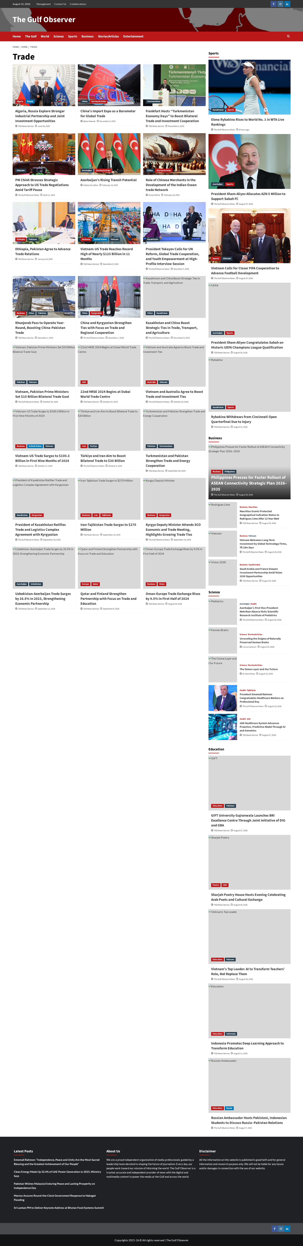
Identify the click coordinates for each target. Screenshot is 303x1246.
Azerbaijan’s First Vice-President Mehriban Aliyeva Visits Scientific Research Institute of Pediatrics (259, 611)
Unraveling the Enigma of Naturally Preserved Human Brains (260, 640)
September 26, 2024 (177, 470)
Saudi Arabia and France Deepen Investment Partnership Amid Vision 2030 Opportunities (261, 572)
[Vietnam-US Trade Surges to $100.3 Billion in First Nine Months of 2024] (44, 430)
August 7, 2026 (245, 1128)
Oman (162, 584)
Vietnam (21, 170)
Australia (151, 382)
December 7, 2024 (181, 269)
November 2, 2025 (176, 126)
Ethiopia (21, 239)
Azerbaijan (87, 170)
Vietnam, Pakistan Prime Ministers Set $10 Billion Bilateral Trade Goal (42, 394)
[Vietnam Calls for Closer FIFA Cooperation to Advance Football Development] (249, 235)
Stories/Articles (108, 36)
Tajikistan (106, 515)
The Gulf (30, 36)
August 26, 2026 (240, 352)
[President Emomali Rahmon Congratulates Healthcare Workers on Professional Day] (222, 698)
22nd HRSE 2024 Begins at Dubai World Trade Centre (105, 394)
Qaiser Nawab (89, 121)
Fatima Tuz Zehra (90, 185)
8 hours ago (244, 129)
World (45, 36)
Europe (85, 584)
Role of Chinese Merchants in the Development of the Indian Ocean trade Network (171, 185)
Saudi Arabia (254, 564)
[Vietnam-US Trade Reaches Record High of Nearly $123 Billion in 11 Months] (109, 223)
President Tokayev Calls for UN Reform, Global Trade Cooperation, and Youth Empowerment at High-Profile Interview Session (172, 256)
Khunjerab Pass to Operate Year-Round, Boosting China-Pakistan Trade (40, 327)
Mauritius (252, 507)
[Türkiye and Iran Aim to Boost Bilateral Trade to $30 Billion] (109, 430)
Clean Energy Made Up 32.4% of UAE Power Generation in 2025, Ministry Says (57, 1173)
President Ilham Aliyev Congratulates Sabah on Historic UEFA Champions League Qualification (247, 345)
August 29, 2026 (246, 494)
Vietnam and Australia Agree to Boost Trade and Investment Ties (174, 394)
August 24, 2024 (175, 603)
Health (253, 604)
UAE (84, 382)
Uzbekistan (36, 584)
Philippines (230, 471)
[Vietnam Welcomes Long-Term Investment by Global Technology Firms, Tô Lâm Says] (222, 544)
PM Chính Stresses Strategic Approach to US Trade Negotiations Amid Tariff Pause (42, 185)
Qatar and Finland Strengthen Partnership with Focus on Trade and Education (108, 598)
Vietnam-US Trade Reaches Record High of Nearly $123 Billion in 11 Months (106, 254)
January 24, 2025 (45, 259)
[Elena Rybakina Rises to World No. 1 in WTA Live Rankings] (249, 87)
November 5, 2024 (182, 337)
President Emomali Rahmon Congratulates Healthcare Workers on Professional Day (262, 698)
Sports (72, 36)
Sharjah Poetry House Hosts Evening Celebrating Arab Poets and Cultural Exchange (248, 897)
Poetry (216, 885)
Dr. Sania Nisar (249, 673)
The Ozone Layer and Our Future (259, 669)
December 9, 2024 (110, 264)
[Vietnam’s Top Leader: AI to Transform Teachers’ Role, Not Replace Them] (249, 936)
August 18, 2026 (274, 706)
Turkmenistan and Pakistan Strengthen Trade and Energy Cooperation (168, 460)
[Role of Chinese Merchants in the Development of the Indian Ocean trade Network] (174, 154)
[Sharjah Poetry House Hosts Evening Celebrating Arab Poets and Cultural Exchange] (249, 862)
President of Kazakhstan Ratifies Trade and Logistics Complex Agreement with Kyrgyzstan (40, 529)
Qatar (95, 584)
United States (100, 239)
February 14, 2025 (110, 185)
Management (43, 3)
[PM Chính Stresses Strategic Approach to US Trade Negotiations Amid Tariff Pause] (44, 154)
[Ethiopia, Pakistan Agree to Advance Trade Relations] (44, 223)
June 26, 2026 (44, 126)
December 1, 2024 (45, 337)
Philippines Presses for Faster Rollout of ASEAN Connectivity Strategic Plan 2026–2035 (249, 483)
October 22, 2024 (110, 401)
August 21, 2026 (240, 427)
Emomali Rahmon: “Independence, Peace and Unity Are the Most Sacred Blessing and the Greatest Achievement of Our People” (57, 1162)
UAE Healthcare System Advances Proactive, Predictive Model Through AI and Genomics (262, 726)
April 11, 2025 (49, 195)
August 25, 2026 (269, 580)
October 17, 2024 (45, 466)
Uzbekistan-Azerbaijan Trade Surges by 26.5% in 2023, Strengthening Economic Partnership (43, 598)
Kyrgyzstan (96, 313)
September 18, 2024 (51, 539)
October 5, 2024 (115, 466)
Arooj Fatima (154, 195)
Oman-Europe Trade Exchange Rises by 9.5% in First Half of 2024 (173, 596)
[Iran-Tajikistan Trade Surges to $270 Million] (109, 499)
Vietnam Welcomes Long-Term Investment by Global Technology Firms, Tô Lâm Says (263, 543)
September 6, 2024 (111, 608)
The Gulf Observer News (28, 195)
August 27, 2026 (246, 204)
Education (217, 805)
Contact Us (60, 3)
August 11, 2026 (240, 1053)
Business (88, 36)
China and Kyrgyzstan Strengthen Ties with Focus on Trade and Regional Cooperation (106, 327)
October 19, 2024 (181, 401)
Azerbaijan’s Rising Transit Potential (108, 180)
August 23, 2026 (266, 673)
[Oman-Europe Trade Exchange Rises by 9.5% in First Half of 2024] (174, 568)
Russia (30, 101)
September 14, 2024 (182, 539)
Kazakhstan (152, 239)
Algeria (20, 101)
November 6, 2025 (108, 121)
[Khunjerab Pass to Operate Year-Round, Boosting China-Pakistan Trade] (44, 297)
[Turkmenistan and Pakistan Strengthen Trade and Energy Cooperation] (174, 430)
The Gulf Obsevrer (177, 1240)
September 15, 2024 (111, 534)
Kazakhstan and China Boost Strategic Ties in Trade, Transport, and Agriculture (172, 327)
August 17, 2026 (269, 735)
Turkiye (93, 446)
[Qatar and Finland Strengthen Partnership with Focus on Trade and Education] (109, 568)
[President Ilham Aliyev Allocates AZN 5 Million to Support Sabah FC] (249, 161)
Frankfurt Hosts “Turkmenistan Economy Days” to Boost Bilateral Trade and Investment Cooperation (172, 116)
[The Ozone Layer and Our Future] (222, 669)
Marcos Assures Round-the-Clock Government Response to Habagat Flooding (55, 1197)
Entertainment (133, 36)
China (84, 101)
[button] (288, 36)
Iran (84, 446)
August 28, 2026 (274, 552)
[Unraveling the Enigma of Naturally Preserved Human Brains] (222, 640)
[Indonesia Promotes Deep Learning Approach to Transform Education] (249, 1011)
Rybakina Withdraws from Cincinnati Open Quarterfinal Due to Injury (244, 419)
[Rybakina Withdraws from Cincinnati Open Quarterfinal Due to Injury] (249, 384)
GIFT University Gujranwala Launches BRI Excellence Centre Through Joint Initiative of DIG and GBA (248, 820)
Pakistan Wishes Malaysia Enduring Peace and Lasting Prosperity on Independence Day (54, 1185)
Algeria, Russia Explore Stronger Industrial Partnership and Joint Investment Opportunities (40, 116)
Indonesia (230, 1033)
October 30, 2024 (50, 401)
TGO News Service (26, 126)
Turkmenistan (153, 101)
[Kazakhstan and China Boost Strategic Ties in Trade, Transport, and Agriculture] (174, 297)
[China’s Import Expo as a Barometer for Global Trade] (109, 85)
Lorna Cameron (249, 646)
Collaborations (78, 3)
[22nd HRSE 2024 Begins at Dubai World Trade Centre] (109, 366)
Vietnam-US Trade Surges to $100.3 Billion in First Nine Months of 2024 (42, 458)
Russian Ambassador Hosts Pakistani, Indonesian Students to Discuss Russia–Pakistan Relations (249, 1120)
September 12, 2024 (46, 608)
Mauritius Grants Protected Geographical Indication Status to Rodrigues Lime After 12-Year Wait (259, 515)
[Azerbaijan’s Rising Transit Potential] (109, 154)
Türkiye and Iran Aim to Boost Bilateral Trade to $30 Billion (103, 458)
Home (17, 36)
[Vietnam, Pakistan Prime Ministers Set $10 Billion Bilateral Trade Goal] (44, 366)
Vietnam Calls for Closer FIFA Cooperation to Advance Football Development (245, 271)
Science (58, 36)
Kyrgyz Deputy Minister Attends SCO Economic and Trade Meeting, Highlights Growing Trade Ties (173, 529)
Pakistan (33, 239)
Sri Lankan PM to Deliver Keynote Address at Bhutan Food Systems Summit (59, 1207)
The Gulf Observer (44, 19)
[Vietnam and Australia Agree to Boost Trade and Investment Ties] (174, 366)
